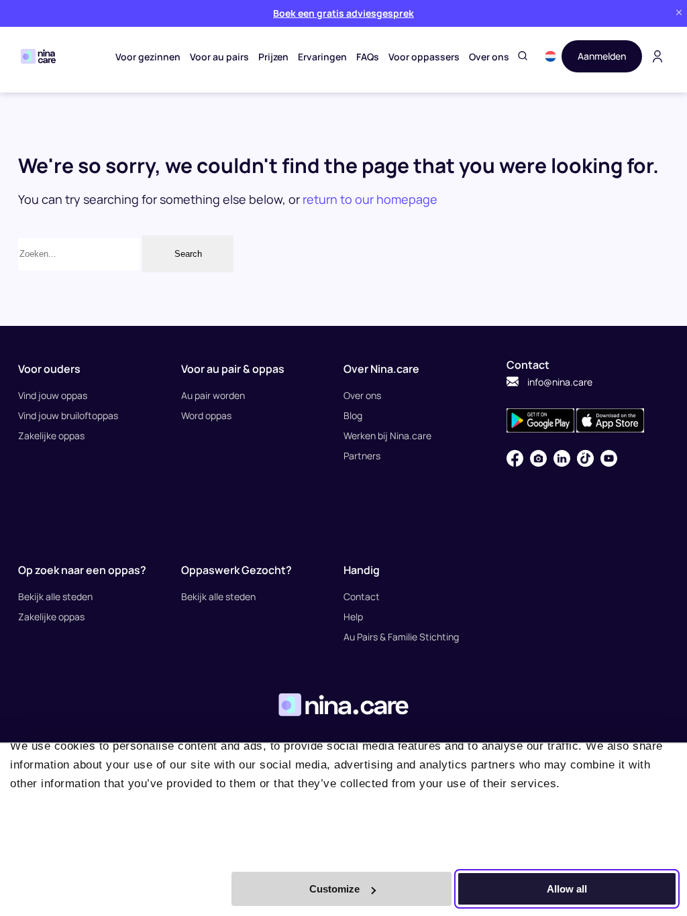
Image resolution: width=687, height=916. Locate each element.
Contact (362, 596)
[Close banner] (679, 13)
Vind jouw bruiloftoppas (68, 415)
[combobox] (79, 254)
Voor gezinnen (147, 56)
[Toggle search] (522, 56)
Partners (362, 455)
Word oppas (206, 415)
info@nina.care (558, 382)
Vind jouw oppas (52, 395)
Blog (353, 415)
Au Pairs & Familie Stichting (401, 636)
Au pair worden (213, 395)
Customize (334, 889)
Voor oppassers (424, 56)
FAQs (367, 56)
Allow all (567, 889)
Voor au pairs (219, 56)
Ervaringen (322, 56)
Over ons (489, 56)
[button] (550, 56)
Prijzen (273, 56)
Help (353, 616)
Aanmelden (602, 56)
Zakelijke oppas (51, 435)
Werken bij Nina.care (387, 435)
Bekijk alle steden (55, 596)
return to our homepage (370, 199)
